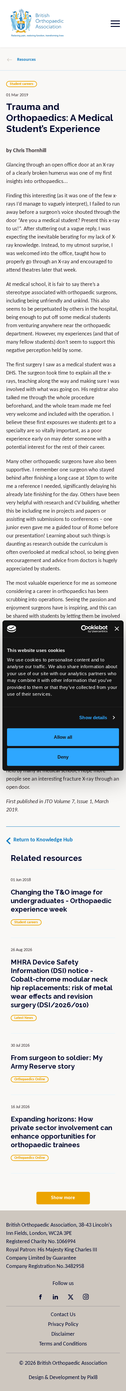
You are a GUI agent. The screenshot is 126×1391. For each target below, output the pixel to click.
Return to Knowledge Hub (43, 840)
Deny (63, 757)
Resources (26, 59)
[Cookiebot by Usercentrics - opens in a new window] (82, 629)
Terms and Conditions (63, 1344)
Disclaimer (63, 1334)
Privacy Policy (63, 1324)
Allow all (63, 736)
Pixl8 (92, 1378)
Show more (63, 1197)
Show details (93, 717)
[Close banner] (117, 629)
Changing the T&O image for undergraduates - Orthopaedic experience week (61, 900)
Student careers (21, 84)
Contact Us (63, 1315)
